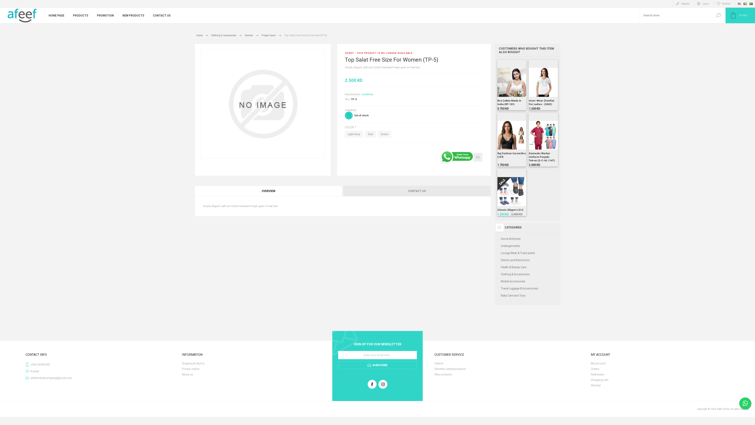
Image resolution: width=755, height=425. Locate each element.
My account (598, 363)
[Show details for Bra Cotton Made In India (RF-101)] (511, 85)
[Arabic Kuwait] (745, 3)
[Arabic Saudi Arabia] (751, 3)
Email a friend (477, 157)
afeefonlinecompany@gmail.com (51, 378)
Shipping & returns (193, 363)
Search (718, 15)
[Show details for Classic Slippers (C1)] (511, 192)
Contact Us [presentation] (417, 191)
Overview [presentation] (268, 191)
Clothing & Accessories (515, 274)
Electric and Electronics (515, 260)
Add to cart (508, 95)
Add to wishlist (514, 96)
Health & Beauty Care (513, 267)
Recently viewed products (450, 368)
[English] (739, 3)
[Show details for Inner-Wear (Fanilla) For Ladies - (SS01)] (543, 85)
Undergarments (510, 246)
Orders (595, 368)
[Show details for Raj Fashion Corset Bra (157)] (511, 140)
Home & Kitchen (511, 238)
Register (685, 3)
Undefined (367, 94)
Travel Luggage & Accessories (519, 288)
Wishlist (596, 385)
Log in (706, 3)
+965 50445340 (40, 364)
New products (443, 374)
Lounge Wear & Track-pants (518, 253)
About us (187, 374)
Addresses (597, 374)
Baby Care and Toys (513, 295)
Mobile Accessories (513, 281)
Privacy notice (190, 368)
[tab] (269, 191)
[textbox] (675, 15)
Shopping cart (599, 380)
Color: (350, 127)
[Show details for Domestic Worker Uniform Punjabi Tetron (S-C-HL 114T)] (543, 140)
